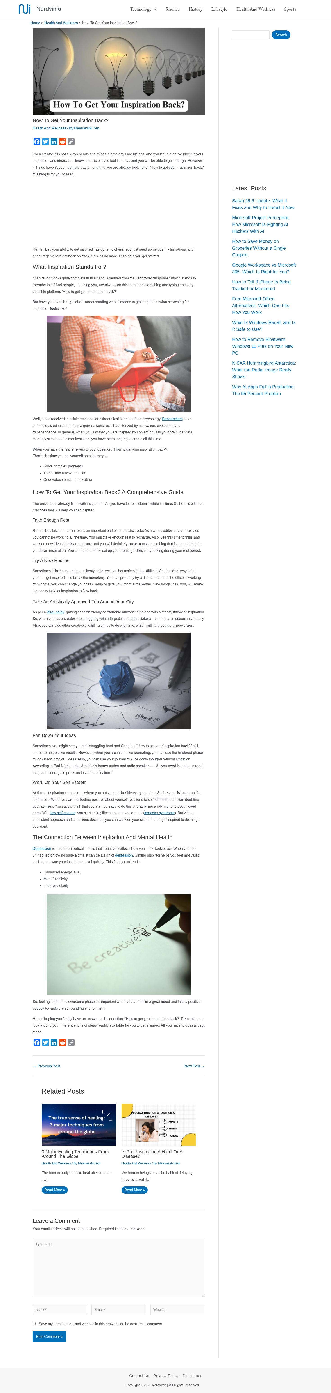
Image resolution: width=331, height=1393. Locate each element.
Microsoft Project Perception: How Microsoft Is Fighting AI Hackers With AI (261, 224)
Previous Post (46, 1066)
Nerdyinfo (48, 8)
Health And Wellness (49, 128)
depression (124, 855)
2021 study (55, 612)
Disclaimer (192, 1375)
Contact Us (139, 1375)
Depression (42, 848)
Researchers (172, 419)
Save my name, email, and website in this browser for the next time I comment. (101, 1324)
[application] (154, 9)
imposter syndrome (159, 813)
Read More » (54, 1190)
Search (281, 35)
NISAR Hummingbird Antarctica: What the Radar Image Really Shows (264, 370)
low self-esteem (62, 813)
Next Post (194, 1066)
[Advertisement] (119, 212)
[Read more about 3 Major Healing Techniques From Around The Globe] (79, 1125)
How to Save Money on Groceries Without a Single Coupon (259, 248)
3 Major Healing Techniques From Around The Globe (75, 1154)
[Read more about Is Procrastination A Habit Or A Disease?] (159, 1125)
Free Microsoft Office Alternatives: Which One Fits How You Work (260, 305)
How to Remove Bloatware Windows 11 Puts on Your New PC (262, 346)
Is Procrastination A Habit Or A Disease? (152, 1154)
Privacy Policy (166, 1375)
